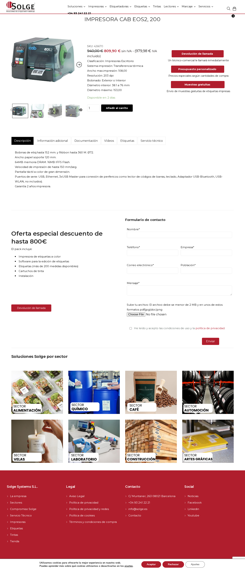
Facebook (195, 502)
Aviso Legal (76, 496)
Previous (12, 110)
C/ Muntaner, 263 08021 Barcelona (151, 496)
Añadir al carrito (117, 108)
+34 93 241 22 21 (139, 502)
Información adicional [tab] (52, 140)
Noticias (193, 496)
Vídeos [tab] (109, 140)
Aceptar (151, 564)
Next (81, 110)
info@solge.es (137, 509)
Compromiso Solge (23, 509)
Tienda (14, 541)
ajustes (128, 566)
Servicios (204, 6)
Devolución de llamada (31, 308)
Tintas (157, 6)
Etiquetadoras (119, 6)
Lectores (170, 6)
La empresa (18, 496)
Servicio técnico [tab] (152, 140)
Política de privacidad (83, 502)
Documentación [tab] (86, 140)
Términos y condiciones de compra (93, 522)
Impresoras (96, 6)
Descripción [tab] (22, 140)
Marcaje (187, 6)
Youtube (193, 515)
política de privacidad (210, 328)
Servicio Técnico (21, 515)
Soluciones (75, 6)
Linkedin (193, 509)
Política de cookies (82, 515)
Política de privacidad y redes (89, 509)
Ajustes (195, 564)
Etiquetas (140, 6)
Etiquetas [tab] (127, 140)
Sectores (16, 502)
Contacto (134, 515)
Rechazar (173, 564)
